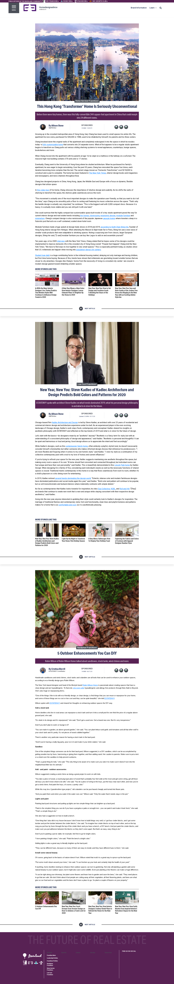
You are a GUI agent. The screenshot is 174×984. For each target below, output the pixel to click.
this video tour (43, 190)
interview (61, 241)
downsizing (95, 215)
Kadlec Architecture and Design (65, 422)
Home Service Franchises (87, 101)
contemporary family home (77, 446)
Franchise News (51, 955)
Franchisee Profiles (52, 961)
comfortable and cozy (68, 505)
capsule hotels (109, 218)
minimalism (40, 218)
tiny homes (84, 215)
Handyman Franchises (87, 647)
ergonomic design (107, 215)
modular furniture (123, 215)
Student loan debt (42, 255)
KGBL (113, 489)
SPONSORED (87, 125)
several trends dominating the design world (73, 478)
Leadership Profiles (52, 958)
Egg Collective (104, 489)
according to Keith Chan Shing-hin (114, 227)
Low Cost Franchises (87, 384)
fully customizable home (53, 144)
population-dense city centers (88, 250)
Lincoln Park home (122, 465)
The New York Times (97, 173)
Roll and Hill (124, 489)
